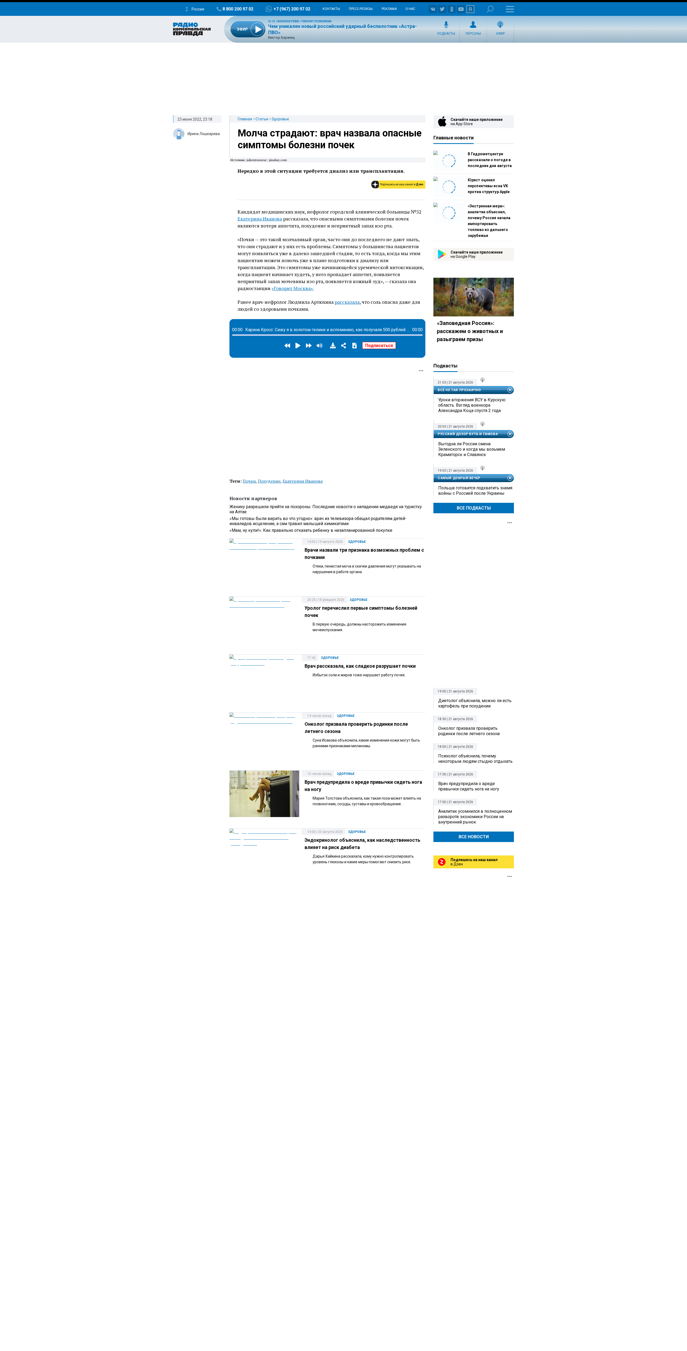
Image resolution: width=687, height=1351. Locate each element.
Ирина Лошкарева (204, 134)
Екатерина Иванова (259, 218)
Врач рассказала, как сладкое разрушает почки (360, 666)
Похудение (269, 481)
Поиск (490, 9)
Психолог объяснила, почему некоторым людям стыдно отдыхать (475, 758)
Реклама (389, 9)
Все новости (474, 836)
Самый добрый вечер (459, 478)
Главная (245, 119)
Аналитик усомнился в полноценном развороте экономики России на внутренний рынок (475, 817)
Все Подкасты (474, 508)
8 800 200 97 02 (237, 9)
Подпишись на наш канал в (401, 184)
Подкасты (446, 33)
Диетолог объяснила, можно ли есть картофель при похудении (474, 703)
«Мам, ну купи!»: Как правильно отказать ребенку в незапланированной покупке (310, 530)
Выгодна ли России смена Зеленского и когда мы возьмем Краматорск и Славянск (471, 449)
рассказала (347, 302)
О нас (410, 9)
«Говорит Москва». (293, 288)
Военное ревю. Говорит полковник (304, 21)
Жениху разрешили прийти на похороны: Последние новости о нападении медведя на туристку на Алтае (325, 509)
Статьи (261, 119)
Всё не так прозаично (459, 390)
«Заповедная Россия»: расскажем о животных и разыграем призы (470, 331)
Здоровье (280, 119)
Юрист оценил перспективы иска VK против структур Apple (489, 186)
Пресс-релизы (361, 9)
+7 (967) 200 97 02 (291, 9)
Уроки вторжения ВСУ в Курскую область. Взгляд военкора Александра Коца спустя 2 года (472, 405)
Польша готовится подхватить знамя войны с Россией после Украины (475, 490)
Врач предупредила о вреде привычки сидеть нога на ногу (468, 786)
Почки (249, 481)
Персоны (473, 33)
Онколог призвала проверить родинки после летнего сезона (469, 731)
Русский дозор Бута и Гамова (468, 434)
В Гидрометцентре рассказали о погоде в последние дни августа (490, 160)
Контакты (331, 9)
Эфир (500, 33)
